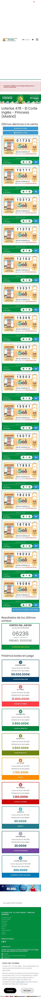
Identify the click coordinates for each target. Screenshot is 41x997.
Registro (4, 934)
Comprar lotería (6, 919)
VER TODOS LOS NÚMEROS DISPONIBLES (26, 610)
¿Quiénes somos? (6, 917)
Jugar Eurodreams (21, 851)
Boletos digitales (6, 930)
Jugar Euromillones (20, 679)
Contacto (4, 923)
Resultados (5, 921)
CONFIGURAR (20, 982)
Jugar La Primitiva (20, 728)
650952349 (6, 957)
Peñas (3, 928)
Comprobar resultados (20, 647)
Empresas (4, 925)
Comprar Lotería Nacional (20, 875)
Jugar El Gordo (20, 704)
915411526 (5, 954)
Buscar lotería (21, 128)
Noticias (4, 926)
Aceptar (10, 990)
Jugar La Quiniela (20, 802)
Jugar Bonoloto (20, 753)
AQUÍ (25, 984)
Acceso (27, 40)
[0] (33, 40)
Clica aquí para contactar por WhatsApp (14, 955)
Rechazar (27, 990)
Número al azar (21, 133)
